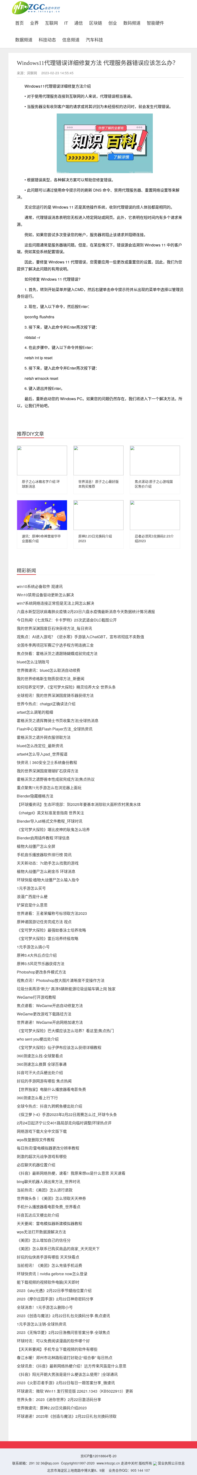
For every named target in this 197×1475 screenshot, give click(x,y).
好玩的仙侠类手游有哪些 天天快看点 (48, 1257)
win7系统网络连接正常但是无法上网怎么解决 (55, 603)
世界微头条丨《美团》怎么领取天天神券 (51, 1198)
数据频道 (23, 39)
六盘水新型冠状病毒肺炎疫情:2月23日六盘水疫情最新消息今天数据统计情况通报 (86, 611)
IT (66, 22)
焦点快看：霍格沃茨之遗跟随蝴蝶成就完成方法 (57, 653)
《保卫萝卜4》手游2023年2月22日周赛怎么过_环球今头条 (67, 1114)
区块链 (95, 22)
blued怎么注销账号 (33, 662)
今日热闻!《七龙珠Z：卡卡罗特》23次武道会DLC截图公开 (67, 620)
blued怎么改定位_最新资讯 (40, 745)
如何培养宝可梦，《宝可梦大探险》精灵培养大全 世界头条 (66, 687)
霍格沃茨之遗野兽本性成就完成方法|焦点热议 (56, 779)
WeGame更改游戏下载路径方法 (44, 1014)
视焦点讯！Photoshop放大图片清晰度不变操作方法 (61, 980)
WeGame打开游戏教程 (36, 997)
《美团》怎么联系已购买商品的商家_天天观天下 (58, 1248)
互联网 (51, 22)
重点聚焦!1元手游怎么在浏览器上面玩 (49, 787)
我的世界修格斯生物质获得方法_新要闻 (50, 678)
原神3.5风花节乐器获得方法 (40, 963)
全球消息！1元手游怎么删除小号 (45, 1307)
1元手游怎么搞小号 (33, 947)
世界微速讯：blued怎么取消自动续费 (48, 670)
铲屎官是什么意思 (32, 905)
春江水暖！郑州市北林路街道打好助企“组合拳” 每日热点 (64, 1357)
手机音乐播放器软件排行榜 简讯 (44, 854)
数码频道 (132, 22)
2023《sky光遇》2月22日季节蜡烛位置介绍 (54, 1290)
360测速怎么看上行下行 (37, 1097)
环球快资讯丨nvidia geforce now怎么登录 (52, 1273)
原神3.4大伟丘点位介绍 (37, 955)
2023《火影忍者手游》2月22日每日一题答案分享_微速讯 (66, 1382)
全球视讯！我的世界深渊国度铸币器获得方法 (55, 695)
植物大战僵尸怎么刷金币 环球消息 (46, 871)
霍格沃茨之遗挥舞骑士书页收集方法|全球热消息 (57, 720)
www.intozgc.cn (108, 1463)
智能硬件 (155, 22)
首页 (21, 22)
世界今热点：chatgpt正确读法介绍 (46, 703)
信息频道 (71, 39)
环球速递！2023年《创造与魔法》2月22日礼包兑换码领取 (67, 1416)
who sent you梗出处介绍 (38, 1039)
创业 (112, 22)
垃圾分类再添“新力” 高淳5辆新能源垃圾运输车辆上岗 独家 (66, 988)
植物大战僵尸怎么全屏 (36, 846)
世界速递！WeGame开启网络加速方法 (50, 1022)
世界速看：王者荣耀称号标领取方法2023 (52, 913)
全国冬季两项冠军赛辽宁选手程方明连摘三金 (55, 645)
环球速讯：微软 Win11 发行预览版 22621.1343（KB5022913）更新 (75, 1391)
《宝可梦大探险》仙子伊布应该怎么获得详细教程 (59, 1047)
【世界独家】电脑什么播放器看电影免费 (51, 1089)
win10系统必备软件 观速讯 (40, 586)
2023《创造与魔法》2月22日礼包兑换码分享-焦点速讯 (63, 1315)
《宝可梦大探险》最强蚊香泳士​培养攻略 (51, 930)
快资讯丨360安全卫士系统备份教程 (47, 762)
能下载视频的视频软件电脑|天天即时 (48, 1282)
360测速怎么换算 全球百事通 (42, 1064)
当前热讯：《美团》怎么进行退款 (45, 1190)
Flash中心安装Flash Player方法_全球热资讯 (54, 729)
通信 (78, 22)
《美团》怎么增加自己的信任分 (44, 1240)
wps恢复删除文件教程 (36, 1139)
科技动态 (47, 39)
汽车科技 (94, 39)
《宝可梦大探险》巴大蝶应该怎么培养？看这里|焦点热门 (65, 1030)
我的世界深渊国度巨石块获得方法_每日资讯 (54, 628)
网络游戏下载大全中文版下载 (42, 1131)
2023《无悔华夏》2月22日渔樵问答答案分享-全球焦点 (63, 1332)
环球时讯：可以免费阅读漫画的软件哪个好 (53, 1341)
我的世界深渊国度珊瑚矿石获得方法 (47, 771)
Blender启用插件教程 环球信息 (43, 838)
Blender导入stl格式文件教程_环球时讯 (49, 821)
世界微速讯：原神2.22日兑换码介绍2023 (52, 1408)
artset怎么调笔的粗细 (35, 712)
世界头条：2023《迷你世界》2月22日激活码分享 (59, 1399)
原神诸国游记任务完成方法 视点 (44, 921)
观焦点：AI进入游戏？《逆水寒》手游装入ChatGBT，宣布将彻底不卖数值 (80, 636)
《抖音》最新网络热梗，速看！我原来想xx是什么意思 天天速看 (71, 1173)
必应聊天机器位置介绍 (36, 1164)
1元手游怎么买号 (31, 888)
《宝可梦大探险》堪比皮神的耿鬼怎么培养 (53, 829)
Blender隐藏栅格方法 (35, 796)
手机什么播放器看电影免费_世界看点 (48, 1206)
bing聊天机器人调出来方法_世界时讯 (48, 1181)
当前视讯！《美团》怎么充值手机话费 (49, 1265)
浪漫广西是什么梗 (32, 896)
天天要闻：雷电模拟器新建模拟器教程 (49, 1223)
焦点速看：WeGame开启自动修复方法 (50, 1005)
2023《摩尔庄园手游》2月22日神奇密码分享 (55, 1299)
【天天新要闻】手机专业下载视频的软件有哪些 (57, 1349)
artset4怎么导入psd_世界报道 (42, 754)
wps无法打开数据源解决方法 (41, 1232)
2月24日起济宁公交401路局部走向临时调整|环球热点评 (64, 1123)
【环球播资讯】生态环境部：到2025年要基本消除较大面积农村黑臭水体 (79, 804)
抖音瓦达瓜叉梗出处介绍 (38, 1215)
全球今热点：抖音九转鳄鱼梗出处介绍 (49, 1106)
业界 (34, 22)
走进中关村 (129, 1463)
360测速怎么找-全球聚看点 (40, 1056)
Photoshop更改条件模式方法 (41, 972)
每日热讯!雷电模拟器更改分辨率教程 (48, 1148)
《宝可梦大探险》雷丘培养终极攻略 (47, 938)
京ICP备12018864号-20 (98, 1455)
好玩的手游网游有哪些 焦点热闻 (44, 1081)
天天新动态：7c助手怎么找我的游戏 (48, 863)
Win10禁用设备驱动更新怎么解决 (45, 595)
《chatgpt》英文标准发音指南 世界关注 (50, 812)
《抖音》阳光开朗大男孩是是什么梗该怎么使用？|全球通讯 (67, 1374)
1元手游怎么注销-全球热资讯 (41, 1324)
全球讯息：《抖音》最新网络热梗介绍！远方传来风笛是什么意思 (71, 1366)
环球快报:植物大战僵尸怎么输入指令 (48, 880)
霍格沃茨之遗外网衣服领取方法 (44, 737)
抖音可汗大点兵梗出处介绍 (40, 1072)
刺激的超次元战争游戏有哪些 (42, 1156)
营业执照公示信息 (171, 1463)
